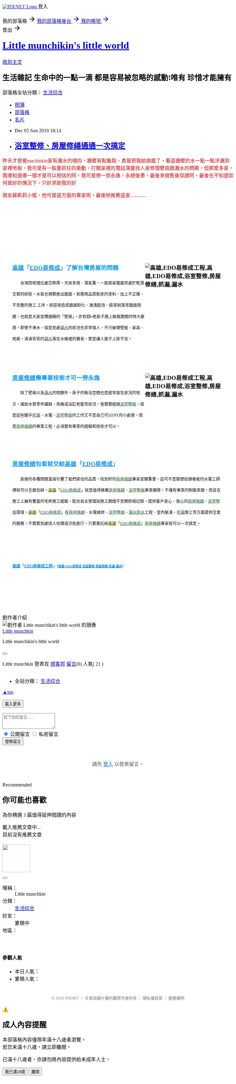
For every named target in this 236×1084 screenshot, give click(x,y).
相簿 (20, 105)
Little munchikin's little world (65, 45)
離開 (35, 1072)
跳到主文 (12, 62)
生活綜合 (53, 92)
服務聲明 (176, 998)
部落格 (22, 112)
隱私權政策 (153, 998)
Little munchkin (17, 631)
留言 (71, 664)
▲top (8, 692)
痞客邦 (57, 664)
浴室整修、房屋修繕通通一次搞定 (70, 146)
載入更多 (13, 704)
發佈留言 (13, 741)
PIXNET (72, 998)
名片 (20, 119)
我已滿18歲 (15, 1072)
